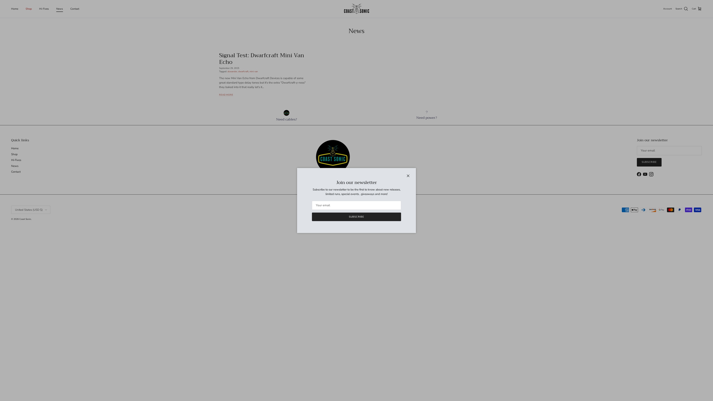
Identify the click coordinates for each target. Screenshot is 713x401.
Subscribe (356, 217)
